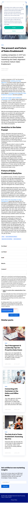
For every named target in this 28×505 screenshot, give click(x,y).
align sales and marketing (7, 238)
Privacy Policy (14, 499)
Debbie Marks (4, 68)
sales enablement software (11, 236)
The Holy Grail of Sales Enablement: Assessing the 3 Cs (14, 436)
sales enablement (17, 238)
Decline (14, 31)
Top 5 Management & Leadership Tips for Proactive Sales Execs (13, 348)
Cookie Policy (8, 497)
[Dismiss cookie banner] (23, 5)
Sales (3, 236)
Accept (14, 27)
